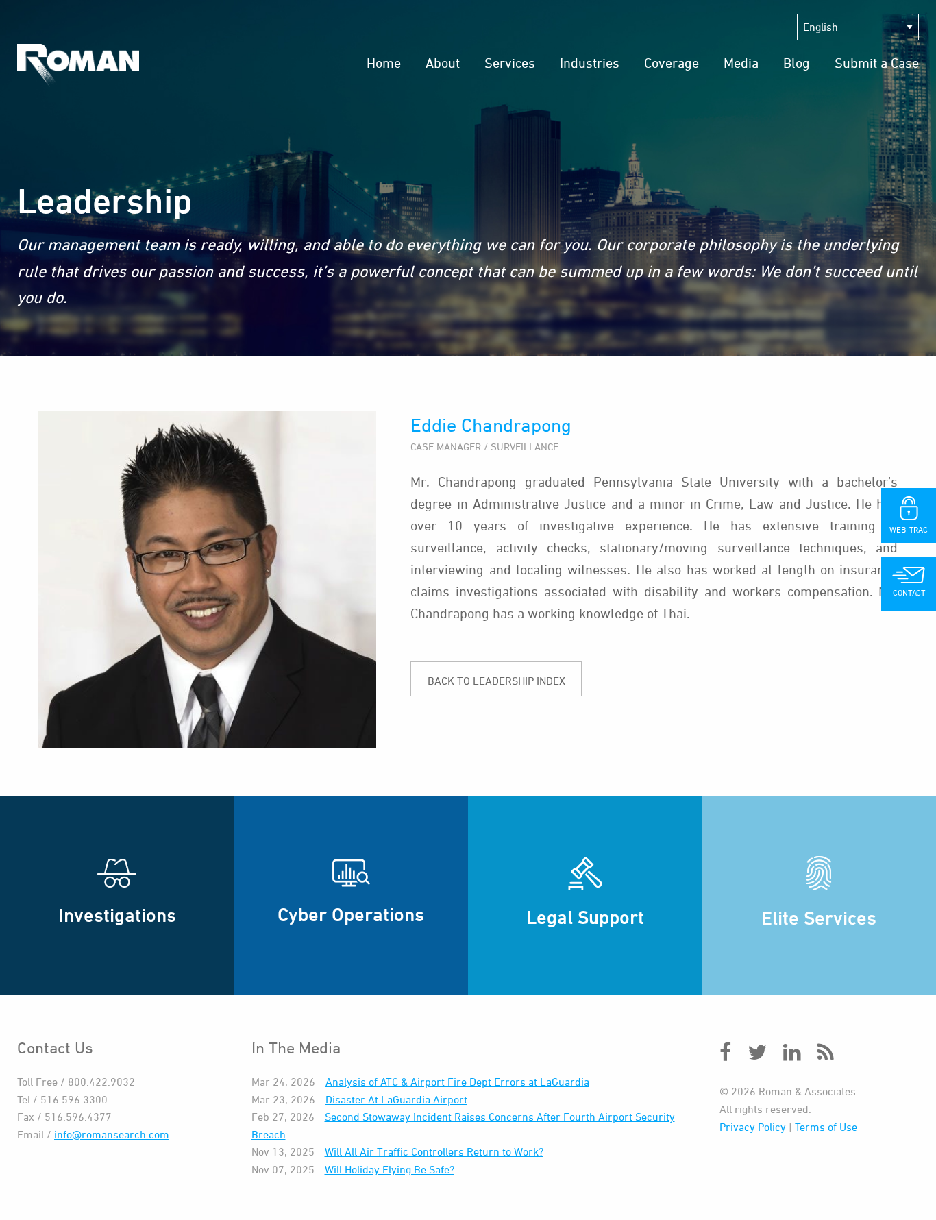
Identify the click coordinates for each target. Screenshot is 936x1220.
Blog (796, 63)
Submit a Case (877, 63)
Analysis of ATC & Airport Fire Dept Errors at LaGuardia (457, 1081)
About (443, 63)
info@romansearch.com (111, 1134)
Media (741, 63)
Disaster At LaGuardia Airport (396, 1099)
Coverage (671, 63)
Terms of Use (826, 1127)
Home (384, 63)
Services (509, 63)
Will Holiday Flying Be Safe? (389, 1169)
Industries (589, 63)
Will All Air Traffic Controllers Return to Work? (434, 1151)
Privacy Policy (752, 1127)
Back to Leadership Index (496, 680)
